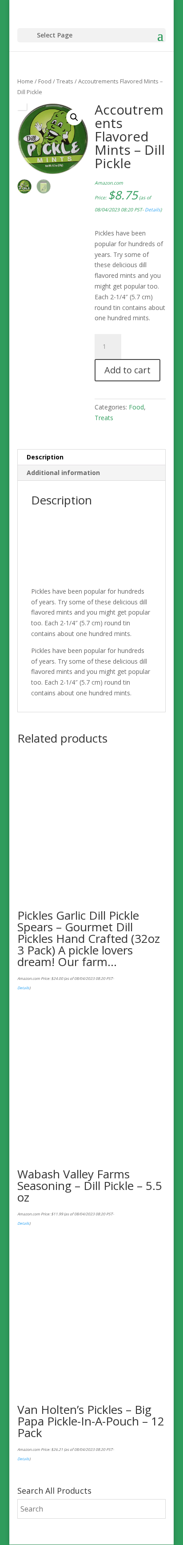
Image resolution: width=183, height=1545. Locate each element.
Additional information (63, 472)
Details (152, 210)
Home (25, 81)
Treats (64, 81)
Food (45, 81)
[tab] (91, 457)
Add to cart (127, 370)
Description (45, 457)
